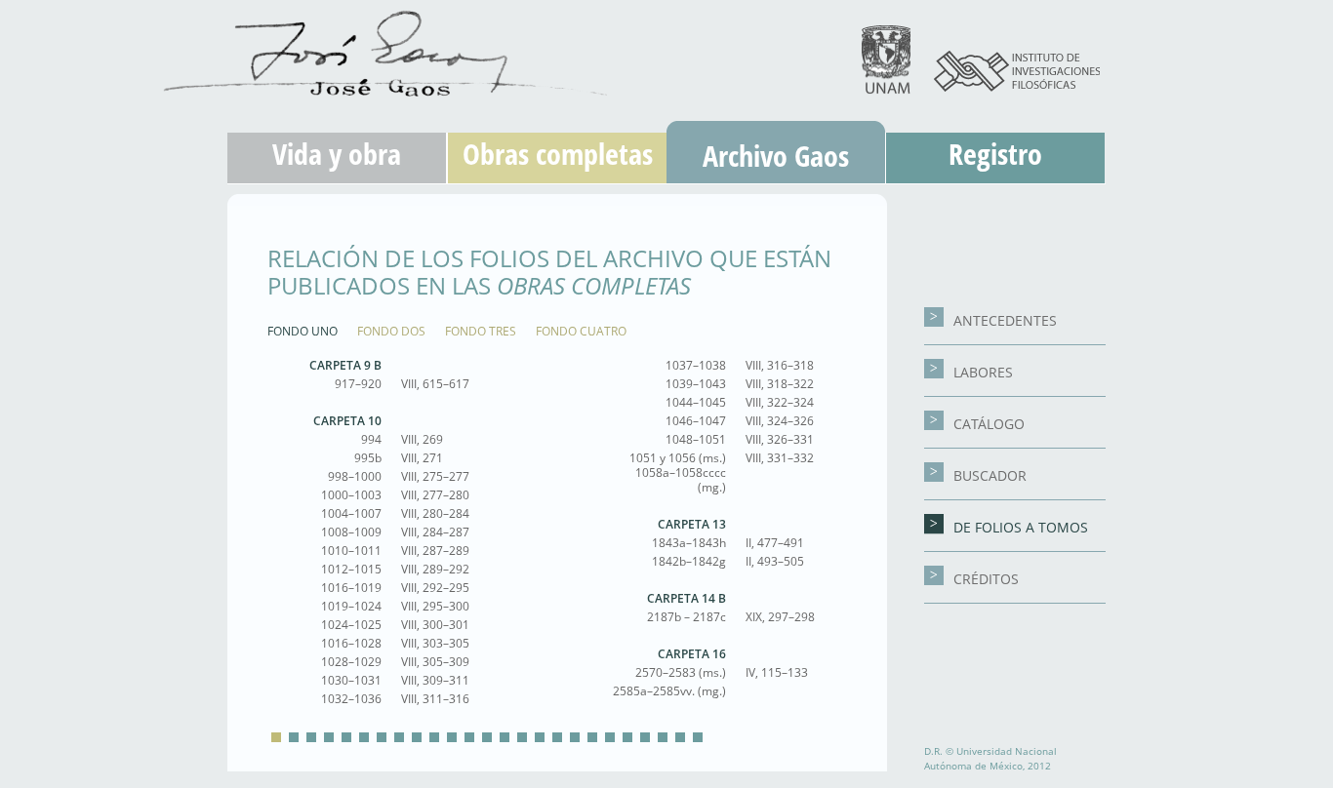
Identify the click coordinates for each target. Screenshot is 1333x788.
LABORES (983, 372)
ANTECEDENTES (1005, 320)
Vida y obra (336, 154)
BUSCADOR (990, 475)
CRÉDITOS (986, 579)
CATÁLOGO (989, 423)
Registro (995, 154)
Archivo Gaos (776, 156)
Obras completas (558, 154)
